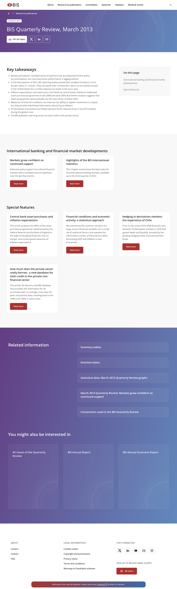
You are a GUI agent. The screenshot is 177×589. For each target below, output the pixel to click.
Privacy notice (70, 558)
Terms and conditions (74, 563)
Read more (18, 183)
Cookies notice (71, 549)
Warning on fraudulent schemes (79, 568)
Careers (14, 549)
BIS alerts (129, 571)
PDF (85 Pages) (19, 39)
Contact (14, 553)
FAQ (13, 558)
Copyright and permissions (77, 553)
